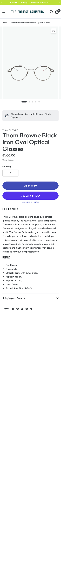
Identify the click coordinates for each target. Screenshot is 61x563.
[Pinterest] (22, 309)
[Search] (51, 12)
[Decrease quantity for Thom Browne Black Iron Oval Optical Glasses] (5, 173)
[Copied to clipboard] (31, 309)
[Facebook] (13, 309)
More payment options (30, 202)
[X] (18, 309)
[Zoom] (53, 30)
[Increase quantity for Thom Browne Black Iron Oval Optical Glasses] (16, 173)
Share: (5, 309)
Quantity (6, 166)
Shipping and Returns (13, 298)
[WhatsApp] (27, 309)
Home (4, 22)
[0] (56, 12)
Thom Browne (10, 130)
